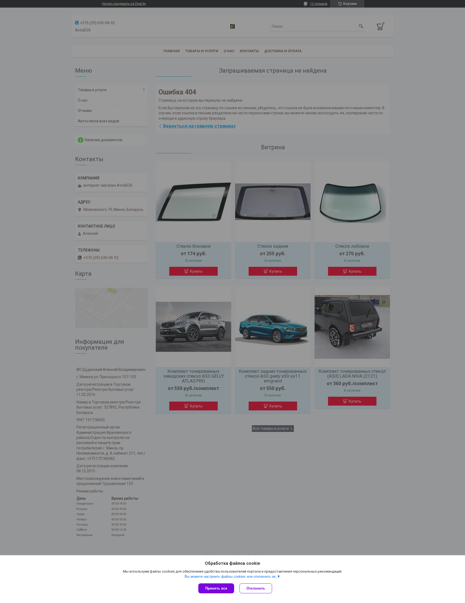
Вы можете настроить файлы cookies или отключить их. (231, 576)
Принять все (216, 588)
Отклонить (255, 588)
